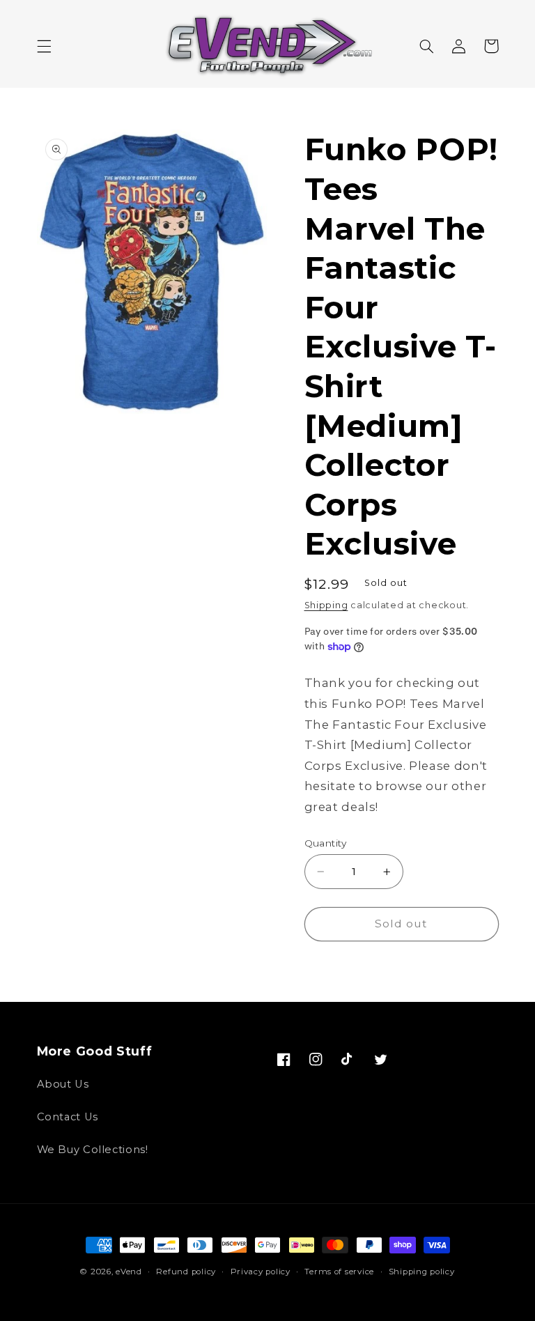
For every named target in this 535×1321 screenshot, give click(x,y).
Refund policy (186, 1271)
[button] (44, 46)
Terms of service (339, 1271)
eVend (129, 1271)
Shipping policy (422, 1271)
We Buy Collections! (92, 1149)
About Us (63, 1084)
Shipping (326, 605)
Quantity (325, 843)
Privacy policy (260, 1271)
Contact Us (67, 1117)
